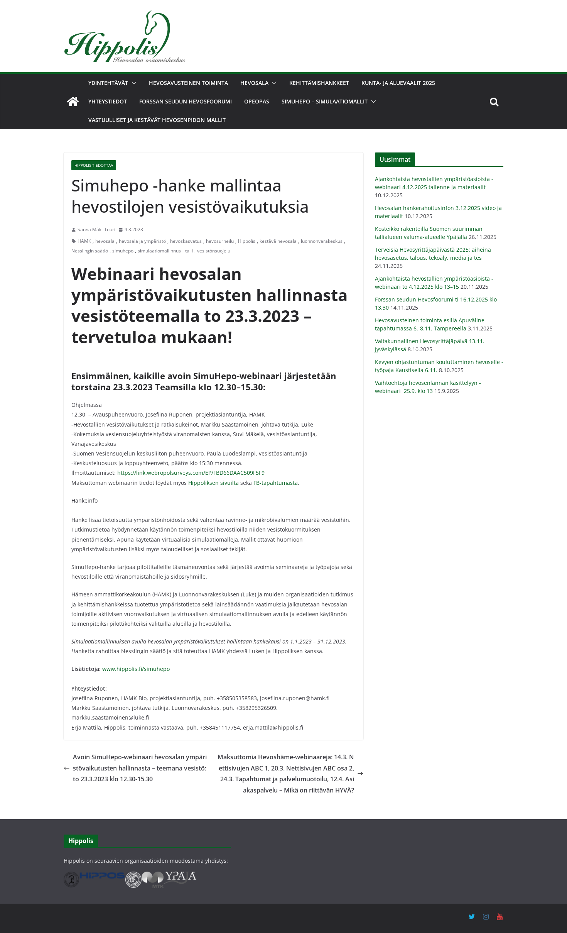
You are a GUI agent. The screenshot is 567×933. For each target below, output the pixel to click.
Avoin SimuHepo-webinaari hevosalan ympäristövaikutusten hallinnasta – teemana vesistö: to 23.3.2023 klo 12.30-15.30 (140, 768)
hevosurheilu (220, 241)
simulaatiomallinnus (159, 250)
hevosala (105, 241)
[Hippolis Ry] (73, 101)
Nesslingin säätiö (89, 250)
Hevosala (254, 82)
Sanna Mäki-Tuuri (96, 229)
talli (189, 250)
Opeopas (256, 101)
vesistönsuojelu (213, 250)
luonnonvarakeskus (322, 241)
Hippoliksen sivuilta (213, 482)
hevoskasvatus (186, 241)
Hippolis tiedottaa (93, 165)
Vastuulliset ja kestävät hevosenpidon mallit (157, 120)
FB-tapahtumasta (275, 482)
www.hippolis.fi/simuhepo (136, 668)
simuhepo (122, 250)
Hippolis (246, 241)
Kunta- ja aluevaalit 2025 (398, 82)
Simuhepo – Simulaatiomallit (325, 101)
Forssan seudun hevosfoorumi (185, 101)
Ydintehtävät (108, 82)
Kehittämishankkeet (319, 82)
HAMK (84, 241)
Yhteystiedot (107, 101)
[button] (132, 83)
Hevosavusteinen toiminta (188, 82)
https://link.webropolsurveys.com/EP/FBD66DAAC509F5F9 (191, 472)
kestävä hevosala (278, 241)
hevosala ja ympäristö (142, 241)
